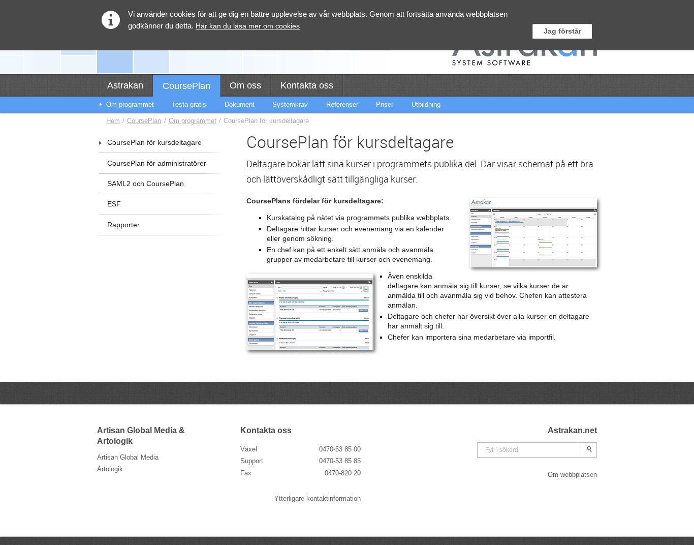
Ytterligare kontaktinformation (317, 498)
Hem (113, 121)
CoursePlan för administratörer (156, 163)
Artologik (110, 469)
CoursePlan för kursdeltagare (154, 142)
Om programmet (192, 121)
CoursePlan (144, 121)
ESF (114, 204)
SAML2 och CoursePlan (145, 184)
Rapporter (123, 225)
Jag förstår (562, 31)
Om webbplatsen (572, 474)
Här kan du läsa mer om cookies (248, 26)
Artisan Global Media (128, 457)
